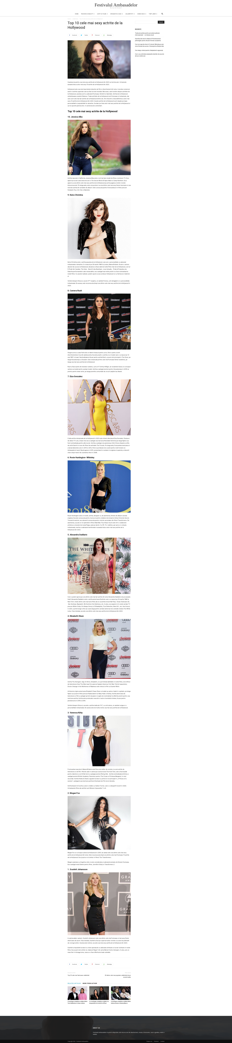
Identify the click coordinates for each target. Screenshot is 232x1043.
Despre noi (149, 1041)
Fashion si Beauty (87, 14)
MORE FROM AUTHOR (90, 983)
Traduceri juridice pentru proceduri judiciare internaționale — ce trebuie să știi (147, 34)
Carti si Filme (101, 14)
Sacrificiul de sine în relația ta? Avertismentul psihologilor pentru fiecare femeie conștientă (148, 39)
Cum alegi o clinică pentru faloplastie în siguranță (149, 50)
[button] (162, 14)
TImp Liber (152, 14)
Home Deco (141, 14)
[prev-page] (97, 1007)
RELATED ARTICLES (74, 983)
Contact (162, 1041)
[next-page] (100, 1007)
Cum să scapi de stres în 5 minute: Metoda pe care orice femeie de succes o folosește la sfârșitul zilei (149, 45)
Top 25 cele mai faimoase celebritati (78, 975)
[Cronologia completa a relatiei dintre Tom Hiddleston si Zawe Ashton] (77, 993)
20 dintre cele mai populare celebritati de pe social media (118, 976)
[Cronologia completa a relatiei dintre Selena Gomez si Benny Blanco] (121, 993)
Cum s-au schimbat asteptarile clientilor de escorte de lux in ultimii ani (149, 55)
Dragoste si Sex (115, 14)
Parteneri (156, 1041)
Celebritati (129, 14)
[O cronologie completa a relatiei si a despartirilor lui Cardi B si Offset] (99, 993)
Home (76, 14)
